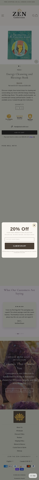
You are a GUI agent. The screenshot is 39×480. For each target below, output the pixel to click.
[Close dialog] (34, 225)
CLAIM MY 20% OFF (19, 246)
